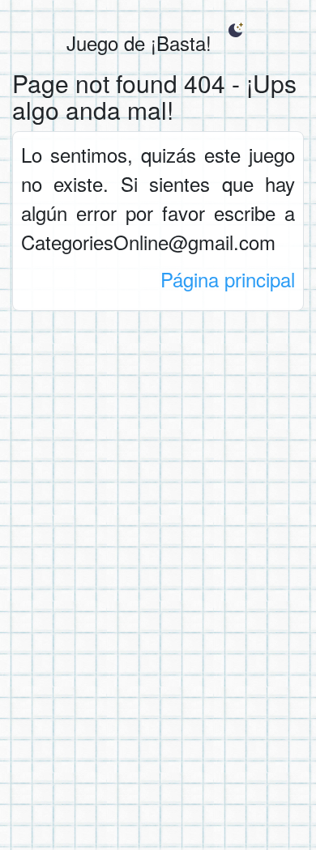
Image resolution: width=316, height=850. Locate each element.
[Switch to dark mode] (235, 30)
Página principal (227, 279)
